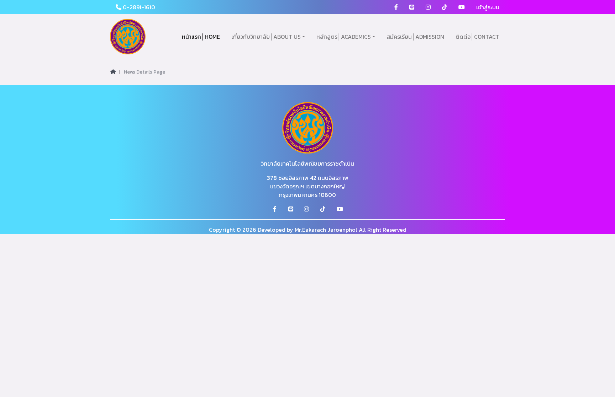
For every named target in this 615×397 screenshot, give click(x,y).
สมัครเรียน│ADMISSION (415, 36)
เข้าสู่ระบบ (487, 7)
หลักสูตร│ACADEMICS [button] (343, 36)
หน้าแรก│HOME (201, 36)
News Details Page (144, 72)
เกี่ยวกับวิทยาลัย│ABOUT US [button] (266, 36)
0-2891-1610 (138, 7)
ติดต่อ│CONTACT (477, 36)
